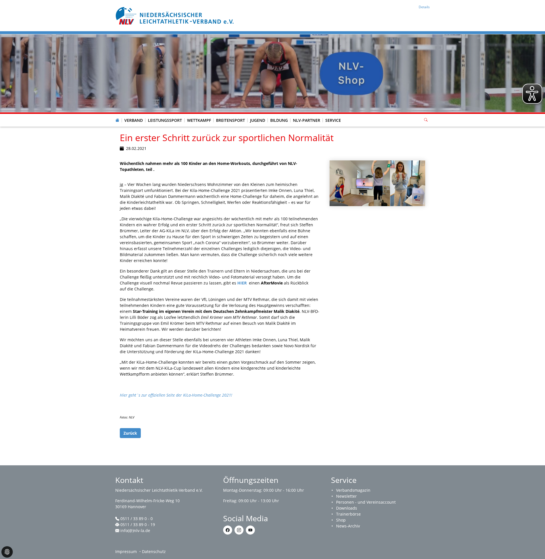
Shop (341, 520)
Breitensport (230, 120)
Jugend (257, 120)
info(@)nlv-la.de (135, 530)
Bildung (279, 120)
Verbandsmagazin (353, 490)
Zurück (130, 433)
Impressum (126, 551)
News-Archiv (348, 526)
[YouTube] (250, 530)
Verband (133, 120)
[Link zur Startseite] (175, 15)
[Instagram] (239, 530)
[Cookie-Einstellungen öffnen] (7, 552)
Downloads (346, 508)
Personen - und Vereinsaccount (366, 502)
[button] (134, 115)
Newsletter (346, 496)
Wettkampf (199, 120)
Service (333, 120)
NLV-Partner (306, 120)
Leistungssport (165, 120)
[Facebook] (227, 530)
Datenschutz (154, 551)
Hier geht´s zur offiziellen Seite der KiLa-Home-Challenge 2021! (176, 395)
